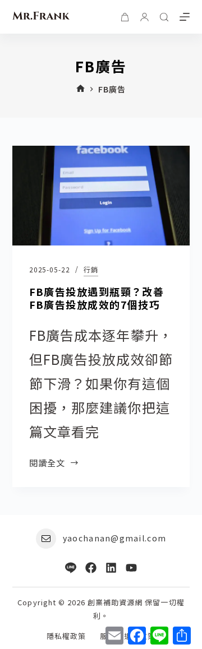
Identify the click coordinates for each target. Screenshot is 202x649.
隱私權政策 (66, 636)
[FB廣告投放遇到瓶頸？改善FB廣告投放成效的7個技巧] (101, 195)
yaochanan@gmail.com (114, 538)
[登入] (144, 17)
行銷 (91, 269)
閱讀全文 (47, 463)
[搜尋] (164, 17)
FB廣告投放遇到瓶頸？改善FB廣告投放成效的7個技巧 (96, 298)
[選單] (185, 17)
